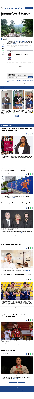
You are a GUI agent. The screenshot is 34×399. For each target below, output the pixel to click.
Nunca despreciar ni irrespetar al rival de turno (20, 54)
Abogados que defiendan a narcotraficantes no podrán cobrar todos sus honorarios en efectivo (16, 243)
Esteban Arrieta (4, 247)
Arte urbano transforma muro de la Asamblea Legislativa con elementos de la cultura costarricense (16, 169)
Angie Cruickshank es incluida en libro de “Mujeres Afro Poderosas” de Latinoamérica (16, 129)
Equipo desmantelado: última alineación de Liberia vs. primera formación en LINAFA (16, 275)
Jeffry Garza (6, 38)
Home (1, 10)
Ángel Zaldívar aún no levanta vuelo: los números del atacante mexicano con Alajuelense (15, 315)
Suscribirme (30, 77)
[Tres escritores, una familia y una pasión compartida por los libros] (17, 219)
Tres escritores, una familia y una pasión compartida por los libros (16, 203)
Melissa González (4, 207)
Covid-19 (14, 43)
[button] (29, 8)
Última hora (4, 10)
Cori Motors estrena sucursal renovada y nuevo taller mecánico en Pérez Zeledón (21, 58)
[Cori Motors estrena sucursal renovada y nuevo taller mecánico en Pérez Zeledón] (9, 58)
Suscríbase (29, 387)
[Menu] (2, 8)
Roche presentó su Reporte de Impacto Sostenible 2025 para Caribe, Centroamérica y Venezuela (6, 112)
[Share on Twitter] (2, 48)
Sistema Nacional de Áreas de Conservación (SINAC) (20, 41)
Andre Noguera (4, 319)
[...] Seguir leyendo (6, 158)
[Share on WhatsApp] (2, 50)
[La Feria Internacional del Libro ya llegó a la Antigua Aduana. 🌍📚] (18, 99)
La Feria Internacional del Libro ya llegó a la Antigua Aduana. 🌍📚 (18, 111)
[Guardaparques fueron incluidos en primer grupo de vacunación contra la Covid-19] (17, 28)
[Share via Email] (2, 52)
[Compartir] (2, 54)
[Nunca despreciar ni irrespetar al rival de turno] (9, 54)
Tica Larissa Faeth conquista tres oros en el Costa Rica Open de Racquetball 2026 (16, 349)
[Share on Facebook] (2, 46)
